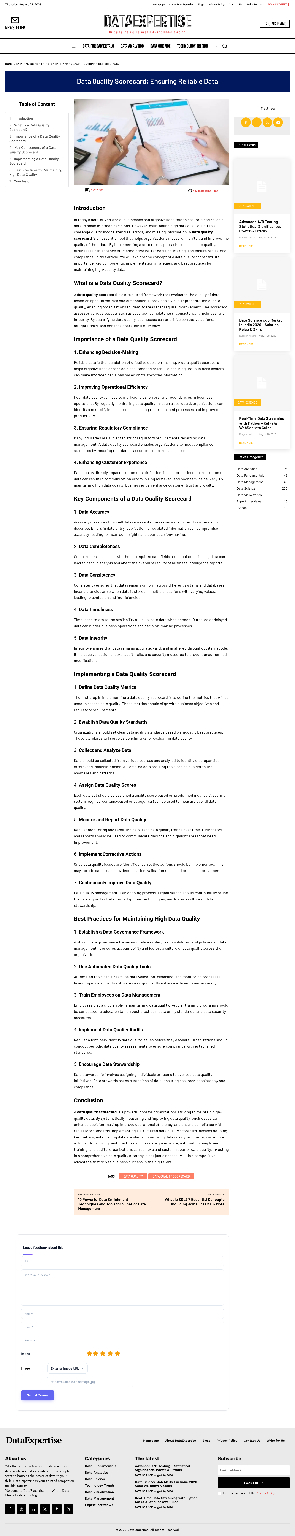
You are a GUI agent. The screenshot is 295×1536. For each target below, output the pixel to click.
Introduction (23, 118)
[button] (224, 46)
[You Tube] (68, 1509)
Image (25, 1368)
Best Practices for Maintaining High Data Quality (35, 172)
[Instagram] (257, 122)
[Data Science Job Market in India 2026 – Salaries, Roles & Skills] (262, 285)
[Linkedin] (33, 1509)
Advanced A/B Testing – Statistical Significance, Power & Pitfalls (260, 226)
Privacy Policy (266, 1493)
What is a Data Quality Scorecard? (29, 127)
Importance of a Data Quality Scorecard (34, 138)
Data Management (29, 64)
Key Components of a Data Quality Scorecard (32, 150)
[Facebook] (246, 122)
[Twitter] (267, 122)
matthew (268, 108)
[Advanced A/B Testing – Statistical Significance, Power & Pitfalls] (262, 186)
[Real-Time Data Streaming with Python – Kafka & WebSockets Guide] (262, 383)
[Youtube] (278, 122)
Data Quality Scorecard (171, 1176)
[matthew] (245, 108)
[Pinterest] (57, 1509)
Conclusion (22, 181)
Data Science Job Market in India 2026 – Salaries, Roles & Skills (260, 325)
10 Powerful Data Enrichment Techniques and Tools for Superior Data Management (112, 1204)
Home (9, 64)
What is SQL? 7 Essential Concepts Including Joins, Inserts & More (195, 1201)
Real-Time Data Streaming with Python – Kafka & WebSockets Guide (261, 423)
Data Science (247, 206)
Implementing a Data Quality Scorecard (34, 161)
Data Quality (133, 1176)
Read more (246, 246)
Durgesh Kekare (247, 237)
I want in (251, 1482)
